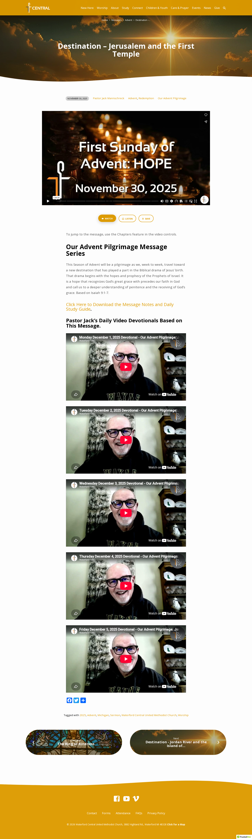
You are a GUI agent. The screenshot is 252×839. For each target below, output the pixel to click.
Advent (128, 20)
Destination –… (143, 20)
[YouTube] (126, 798)
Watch (108, 218)
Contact (92, 813)
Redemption (146, 98)
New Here (87, 8)
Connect (137, 8)
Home (105, 20)
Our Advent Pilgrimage (172, 98)
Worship (102, 8)
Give (217, 8)
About (115, 8)
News (207, 8)
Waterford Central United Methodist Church (149, 715)
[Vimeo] (136, 798)
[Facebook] (117, 798)
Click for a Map (176, 824)
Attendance (123, 813)
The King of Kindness (75, 744)
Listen (129, 218)
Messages (116, 20)
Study (125, 8)
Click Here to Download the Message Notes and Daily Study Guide (120, 306)
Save (147, 218)
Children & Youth (157, 8)
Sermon (115, 715)
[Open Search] (224, 7)
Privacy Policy (156, 813)
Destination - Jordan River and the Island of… (176, 744)
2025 (83, 715)
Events (196, 8)
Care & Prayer (180, 8)
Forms (106, 813)
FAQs (139, 813)
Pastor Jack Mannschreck (108, 98)
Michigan (103, 715)
